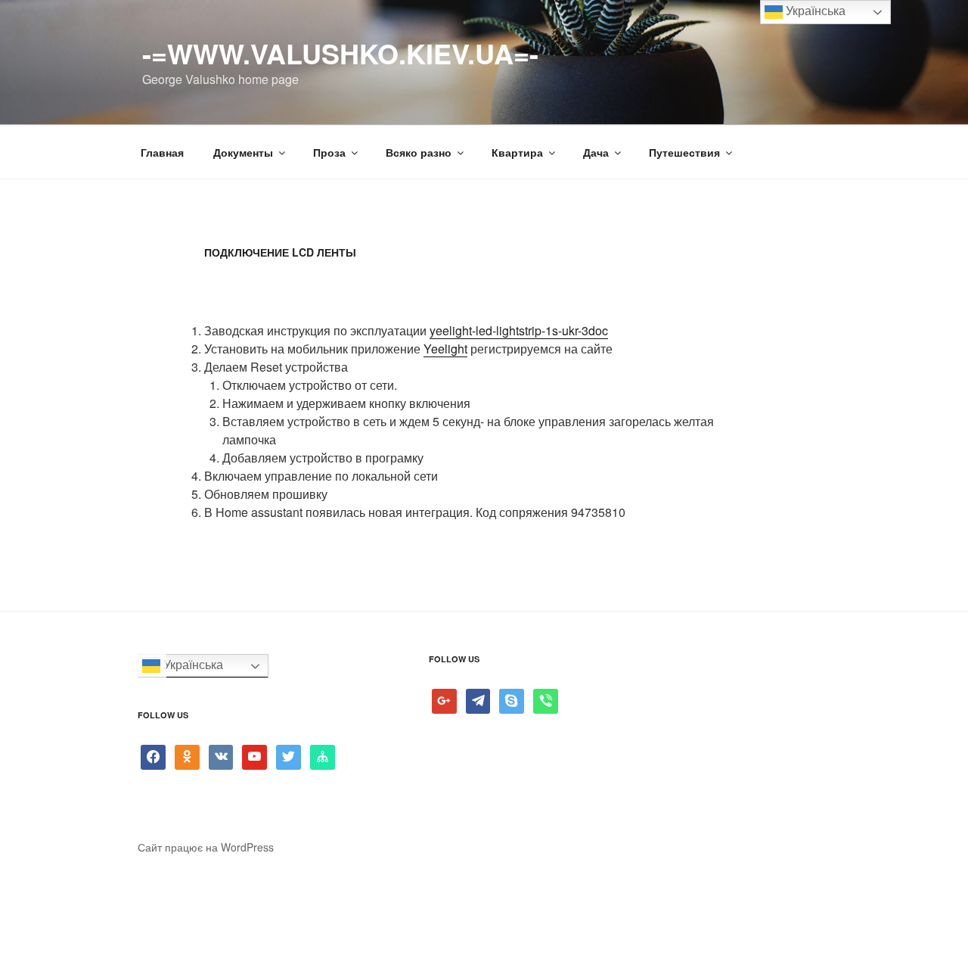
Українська (191, 665)
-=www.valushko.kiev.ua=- (340, 53)
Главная (162, 152)
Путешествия (684, 152)
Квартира (517, 152)
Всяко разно (418, 152)
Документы (243, 152)
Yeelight (445, 348)
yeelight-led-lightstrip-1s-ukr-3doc (519, 330)
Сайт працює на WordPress (206, 847)
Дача (596, 152)
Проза (329, 152)
